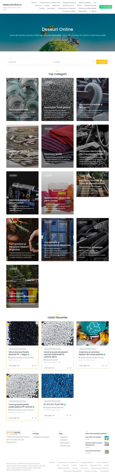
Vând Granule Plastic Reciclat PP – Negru (19, 353)
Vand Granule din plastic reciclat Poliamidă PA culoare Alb (56, 354)
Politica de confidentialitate (87, 8)
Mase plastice (65, 443)
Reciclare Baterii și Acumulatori (19, 201)
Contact (46, 5)
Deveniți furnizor (68, 5)
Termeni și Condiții (68, 11)
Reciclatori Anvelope (91, 247)
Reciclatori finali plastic (57, 107)
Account (34, 3)
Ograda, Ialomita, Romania (54, 407)
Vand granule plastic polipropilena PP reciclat (20, 405)
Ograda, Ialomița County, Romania (21, 358)
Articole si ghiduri (85, 3)
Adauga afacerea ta (69, 3)
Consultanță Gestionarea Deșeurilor (22, 295)
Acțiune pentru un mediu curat (50, 3)
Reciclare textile (53, 154)
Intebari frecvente (90, 5)
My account (51, 8)
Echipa (79, 5)
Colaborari (64, 437)
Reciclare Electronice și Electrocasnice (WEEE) (92, 153)
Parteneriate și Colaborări (66, 8)
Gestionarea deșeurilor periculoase (57, 199)
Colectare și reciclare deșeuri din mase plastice (91, 353)
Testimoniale (82, 11)
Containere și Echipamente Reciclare (57, 244)
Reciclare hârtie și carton (19, 153)
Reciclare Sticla (65, 446)
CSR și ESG (63, 440)
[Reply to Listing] (32, 366)
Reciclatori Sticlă (18, 109)
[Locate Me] (93, 62)
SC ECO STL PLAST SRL (54, 404)
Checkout (38, 5)
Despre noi (56, 5)
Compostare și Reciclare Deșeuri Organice (19, 246)
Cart (95, 3)
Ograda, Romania (51, 360)
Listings (41, 8)
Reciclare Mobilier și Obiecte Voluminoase (91, 182)
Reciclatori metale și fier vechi (90, 106)
